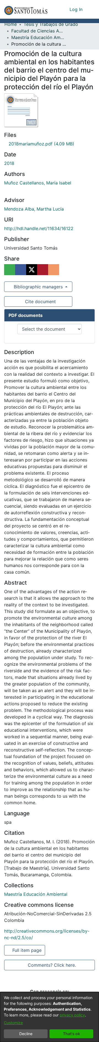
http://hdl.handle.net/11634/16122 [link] (38, 228)
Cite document (40, 301)
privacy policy (72, 1015)
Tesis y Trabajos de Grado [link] (51, 24)
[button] (25, 9)
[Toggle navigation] (91, 9)
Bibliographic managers (38, 286)
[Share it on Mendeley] (42, 269)
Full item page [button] (27, 950)
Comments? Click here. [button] (51, 965)
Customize (13, 1022)
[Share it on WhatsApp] (9, 269)
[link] (39, 144)
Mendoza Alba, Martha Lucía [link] (34, 209)
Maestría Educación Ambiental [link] (38, 37)
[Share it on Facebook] (20, 269)
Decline (25, 1033)
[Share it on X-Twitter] (31, 269)
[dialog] (49, 1017)
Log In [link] (76, 9)
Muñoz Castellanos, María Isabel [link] (37, 183)
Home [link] (10, 24)
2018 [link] (9, 163)
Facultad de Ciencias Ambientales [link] (38, 31)
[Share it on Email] (53, 269)
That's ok (71, 1033)
